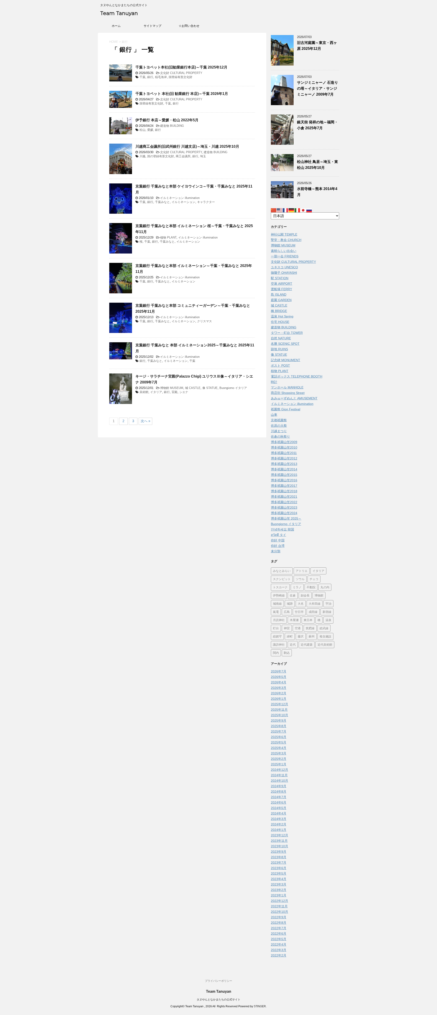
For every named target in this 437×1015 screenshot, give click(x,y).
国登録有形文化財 (180, 77)
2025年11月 (279, 709)
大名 (301, 603)
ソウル (300, 579)
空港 (298, 628)
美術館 (144, 392)
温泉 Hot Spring (282, 316)
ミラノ (297, 587)
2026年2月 (278, 693)
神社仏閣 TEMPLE (284, 234)
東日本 (308, 620)
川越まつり (279, 431)
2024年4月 (278, 813)
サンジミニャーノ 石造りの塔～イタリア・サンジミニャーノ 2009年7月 (317, 88)
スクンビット (282, 579)
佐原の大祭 (279, 425)
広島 (287, 612)
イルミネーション (183, 202)
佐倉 (293, 595)
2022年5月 (278, 939)
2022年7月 (278, 928)
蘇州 (312, 636)
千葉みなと (162, 202)
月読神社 (279, 620)
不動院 (311, 587)
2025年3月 (278, 753)
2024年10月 (279, 780)
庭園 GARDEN (281, 300)
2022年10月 (279, 912)
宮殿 (175, 392)
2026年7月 (278, 671)
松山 (142, 130)
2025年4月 (278, 748)
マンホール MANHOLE (287, 387)
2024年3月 (278, 819)
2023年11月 (279, 840)
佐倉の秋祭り (280, 436)
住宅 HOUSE (280, 322)
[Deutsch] (292, 210)
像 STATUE (210, 388)
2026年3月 (278, 688)
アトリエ (301, 571)
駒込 (287, 653)
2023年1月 (278, 895)
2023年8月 (278, 857)
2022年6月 (278, 933)
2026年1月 (278, 698)
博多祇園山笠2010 (284, 447)
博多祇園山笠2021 (284, 496)
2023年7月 (278, 862)
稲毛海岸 (161, 77)
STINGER (260, 1006)
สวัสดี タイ (278, 535)
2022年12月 (279, 901)
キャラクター (206, 202)
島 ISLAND (278, 294)
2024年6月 (278, 802)
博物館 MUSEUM (171, 388)
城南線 (277, 603)
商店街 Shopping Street (288, 393)
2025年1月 (278, 764)
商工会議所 (183, 156)
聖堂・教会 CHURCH (286, 240)
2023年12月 (279, 835)
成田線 (313, 612)
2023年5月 (278, 873)
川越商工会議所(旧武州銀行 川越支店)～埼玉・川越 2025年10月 (187, 146)
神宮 (287, 628)
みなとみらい (282, 571)
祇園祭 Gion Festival (285, 409)
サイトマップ (152, 26)
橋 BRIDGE (279, 311)
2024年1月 (278, 830)
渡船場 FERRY (281, 289)
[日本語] (303, 210)
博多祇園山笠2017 (284, 485)
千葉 (142, 77)
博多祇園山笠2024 (284, 513)
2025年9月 (278, 720)
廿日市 (299, 612)
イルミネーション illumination (180, 198)
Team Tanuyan (119, 13)
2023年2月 (278, 890)
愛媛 (150, 130)
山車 (274, 414)
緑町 (290, 636)
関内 (276, 653)
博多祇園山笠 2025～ (286, 518)
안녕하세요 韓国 (282, 529)
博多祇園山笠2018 (284, 491)
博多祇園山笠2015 (284, 475)
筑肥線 (310, 628)
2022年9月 (278, 917)
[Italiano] (297, 210)
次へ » (145, 421)
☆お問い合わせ (189, 26)
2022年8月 (278, 922)
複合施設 (325, 636)
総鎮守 (277, 636)
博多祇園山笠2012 (284, 458)
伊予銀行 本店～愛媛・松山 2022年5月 (166, 120)
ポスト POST (280, 365)
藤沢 (301, 636)
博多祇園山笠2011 (284, 453)
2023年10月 (279, 846)
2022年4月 (278, 944)
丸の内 (324, 587)
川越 (142, 156)
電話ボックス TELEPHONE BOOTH (296, 376)
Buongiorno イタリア (233, 388)
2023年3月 (278, 884)
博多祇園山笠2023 (284, 507)
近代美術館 (325, 644)
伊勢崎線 (279, 595)
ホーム (116, 26)
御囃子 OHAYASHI (284, 272)
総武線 (324, 628)
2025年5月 (278, 742)
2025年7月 (278, 731)
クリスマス (204, 321)
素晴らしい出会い (283, 251)
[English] (280, 210)
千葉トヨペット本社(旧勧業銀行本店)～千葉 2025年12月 (181, 67)
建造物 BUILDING (172, 125)
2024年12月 (279, 769)
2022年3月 (278, 950)
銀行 (150, 77)
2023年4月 (278, 879)
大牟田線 (314, 603)
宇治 (328, 603)
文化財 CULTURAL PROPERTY (181, 73)
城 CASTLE (193, 388)
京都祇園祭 (279, 420)
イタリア (156, 392)
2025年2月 (278, 759)
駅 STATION (279, 278)
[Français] (286, 210)
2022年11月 (279, 906)
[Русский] (309, 210)
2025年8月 (278, 726)
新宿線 (327, 612)
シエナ (183, 392)
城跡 (290, 603)
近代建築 (307, 644)
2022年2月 (278, 955)
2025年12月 (279, 704)
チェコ (314, 579)
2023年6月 (278, 868)
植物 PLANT (168, 237)
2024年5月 (278, 808)
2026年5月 (278, 677)
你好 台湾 (278, 546)
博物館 (319, 595)
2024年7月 (278, 797)
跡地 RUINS (279, 349)
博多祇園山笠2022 (284, 502)
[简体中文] (274, 210)
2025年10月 (279, 715)
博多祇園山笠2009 (284, 442)
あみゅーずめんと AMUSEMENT (294, 398)
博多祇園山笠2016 (284, 480)
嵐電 (276, 612)
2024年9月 (278, 786)
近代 (293, 644)
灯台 (276, 628)
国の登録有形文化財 (160, 156)
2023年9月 (278, 851)
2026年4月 (278, 682)
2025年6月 (278, 737)
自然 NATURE (281, 338)
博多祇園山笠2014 (284, 469)
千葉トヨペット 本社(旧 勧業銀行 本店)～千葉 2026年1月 (181, 94)
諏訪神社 (279, 644)
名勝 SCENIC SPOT (285, 343)
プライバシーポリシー (218, 980)
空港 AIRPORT (281, 283)
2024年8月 (278, 791)
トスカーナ (280, 587)
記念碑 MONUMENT (285, 360)
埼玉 (203, 156)
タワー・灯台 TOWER (287, 333)
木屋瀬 (294, 620)
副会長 (305, 595)
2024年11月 (279, 775)
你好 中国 (278, 540)
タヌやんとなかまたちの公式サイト (218, 999)
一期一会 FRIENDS (284, 256)
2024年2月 (278, 824)
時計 (274, 382)
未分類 (275, 551)
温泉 (328, 620)
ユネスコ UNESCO (284, 267)
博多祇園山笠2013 (284, 464)
